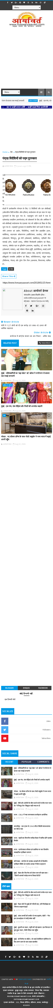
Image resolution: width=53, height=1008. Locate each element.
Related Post (10, 343)
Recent (10, 762)
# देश (11, 269)
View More (46, 343)
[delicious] (44, 2)
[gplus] (16, 2)
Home (5, 152)
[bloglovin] (24, 2)
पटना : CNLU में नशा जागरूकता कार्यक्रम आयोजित (30, 815)
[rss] (32, 2)
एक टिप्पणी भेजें (10, 699)
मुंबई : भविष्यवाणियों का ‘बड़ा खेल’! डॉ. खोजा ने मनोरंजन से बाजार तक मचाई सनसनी (25, 374)
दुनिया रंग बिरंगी (25, 101)
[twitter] (11, 2)
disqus (26, 688)
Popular (27, 762)
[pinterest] (20, 2)
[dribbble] (28, 2)
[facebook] (7, 2)
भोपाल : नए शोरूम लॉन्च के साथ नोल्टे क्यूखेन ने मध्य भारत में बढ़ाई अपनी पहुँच (26, 438)
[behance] (36, 2)
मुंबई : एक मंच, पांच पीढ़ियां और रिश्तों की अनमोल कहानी (21, 406)
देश (11, 152)
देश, (30, 166)
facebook (43, 688)
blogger (9, 688)
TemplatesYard (25, 979)
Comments (43, 762)
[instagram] (40, 2)
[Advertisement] (26, 60)
